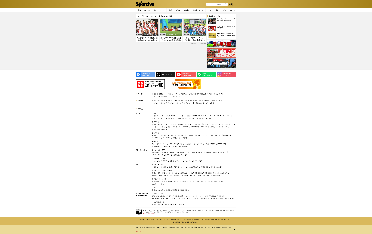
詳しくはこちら (141, 231)
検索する (225, 4)
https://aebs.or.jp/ (149, 213)
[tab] (155, 10)
